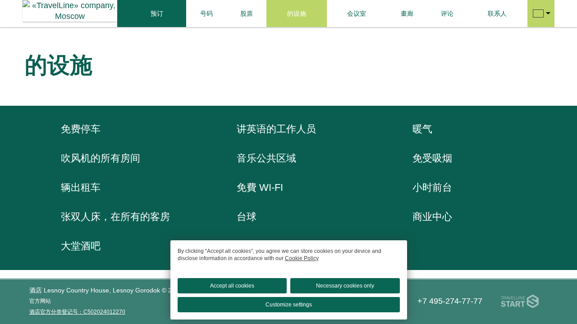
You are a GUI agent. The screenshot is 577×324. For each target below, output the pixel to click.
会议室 (356, 13)
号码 (206, 13)
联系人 (497, 13)
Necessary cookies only (345, 286)
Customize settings (289, 305)
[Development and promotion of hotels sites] (520, 301)
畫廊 (407, 13)
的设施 (296, 13)
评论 (447, 13)
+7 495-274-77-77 (449, 301)
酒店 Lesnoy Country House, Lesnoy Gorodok (94, 290)
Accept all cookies (232, 286)
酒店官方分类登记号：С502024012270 (77, 312)
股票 (246, 13)
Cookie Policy (302, 258)
